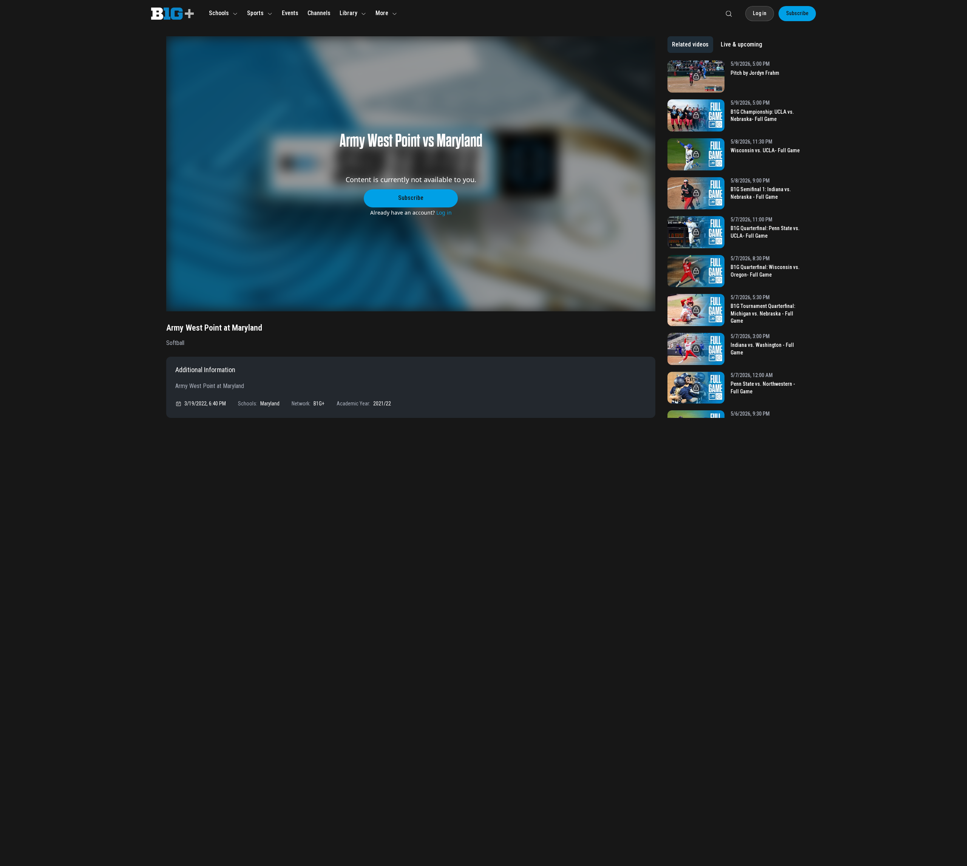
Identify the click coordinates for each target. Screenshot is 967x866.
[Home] (172, 14)
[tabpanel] (734, 239)
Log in (444, 212)
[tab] (690, 44)
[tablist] (717, 44)
